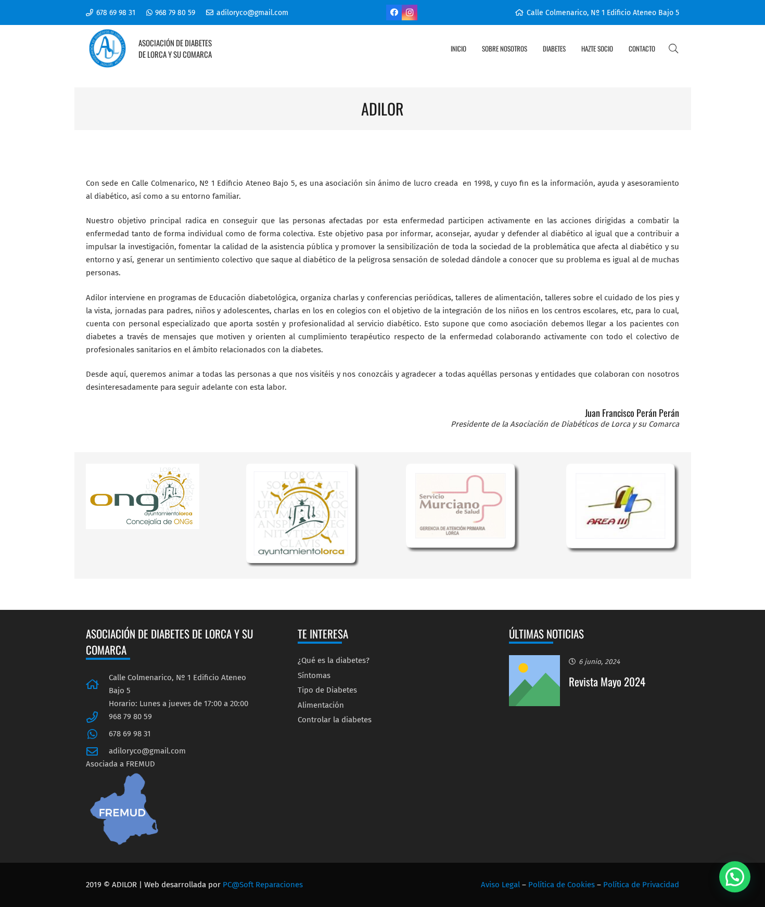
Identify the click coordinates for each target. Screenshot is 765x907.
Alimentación (321, 705)
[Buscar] (673, 48)
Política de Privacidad (641, 884)
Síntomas (314, 675)
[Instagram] (409, 12)
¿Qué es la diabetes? (333, 660)
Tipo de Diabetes (327, 690)
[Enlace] (107, 48)
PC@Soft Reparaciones (263, 884)
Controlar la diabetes (335, 719)
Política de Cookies (561, 884)
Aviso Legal (500, 884)
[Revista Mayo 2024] (534, 661)
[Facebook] (394, 12)
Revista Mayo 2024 (607, 681)
